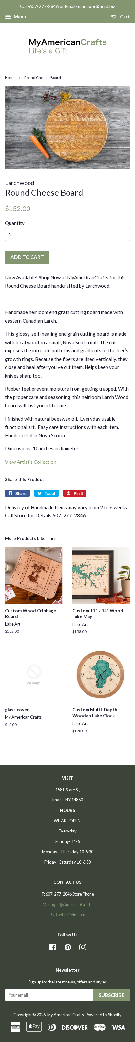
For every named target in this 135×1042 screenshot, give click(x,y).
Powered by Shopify (104, 1014)
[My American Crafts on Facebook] (53, 948)
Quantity (15, 223)
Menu (19, 16)
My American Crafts (65, 1014)
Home (10, 78)
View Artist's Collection (30, 462)
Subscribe (112, 995)
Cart (124, 16)
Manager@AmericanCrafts (67, 904)
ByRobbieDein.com (67, 914)
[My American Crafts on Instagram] (82, 948)
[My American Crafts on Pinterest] (67, 948)
